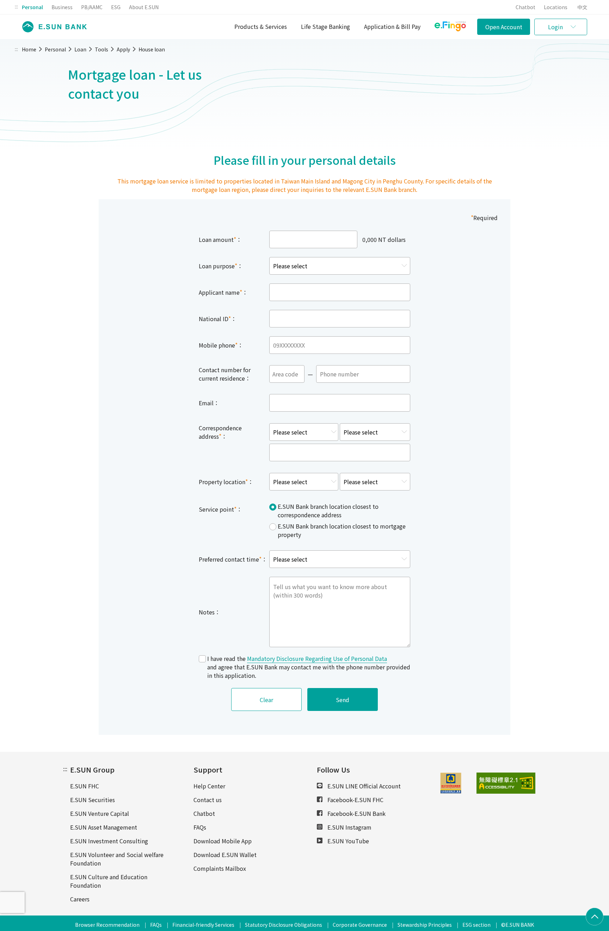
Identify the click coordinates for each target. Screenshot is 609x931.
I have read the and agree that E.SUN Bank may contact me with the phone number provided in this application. (308, 667)
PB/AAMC (92, 7)
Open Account (503, 27)
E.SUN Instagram (348, 827)
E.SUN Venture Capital (99, 813)
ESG (116, 7)
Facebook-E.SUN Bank (356, 813)
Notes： (209, 612)
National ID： (217, 318)
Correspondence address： (220, 432)
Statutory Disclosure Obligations (283, 924)
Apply (123, 49)
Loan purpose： (221, 265)
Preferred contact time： (233, 559)
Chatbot (525, 7)
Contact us (207, 799)
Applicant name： (223, 292)
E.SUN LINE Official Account (363, 786)
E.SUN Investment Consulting (109, 841)
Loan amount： (220, 239)
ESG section (476, 924)
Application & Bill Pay (392, 26)
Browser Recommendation (107, 924)
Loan (80, 49)
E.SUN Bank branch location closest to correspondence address (328, 510)
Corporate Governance (360, 924)
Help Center (209, 786)
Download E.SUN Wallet (225, 854)
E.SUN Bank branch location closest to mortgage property (342, 530)
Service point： (220, 509)
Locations (555, 7)
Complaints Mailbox (219, 868)
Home (29, 49)
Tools (101, 49)
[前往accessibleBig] (489, 783)
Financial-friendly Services (203, 924)
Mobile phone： (221, 345)
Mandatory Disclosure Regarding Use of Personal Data (317, 658)
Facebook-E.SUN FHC (354, 799)
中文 (582, 7)
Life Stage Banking (325, 26)
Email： (209, 403)
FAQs (199, 827)
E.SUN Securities (92, 799)
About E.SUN (144, 7)
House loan (152, 49)
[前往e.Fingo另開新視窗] (450, 27)
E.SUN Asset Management (103, 827)
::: (16, 6)
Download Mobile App (222, 841)
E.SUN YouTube (347, 841)
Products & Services (260, 26)
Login (555, 27)
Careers (80, 899)
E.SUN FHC (84, 786)
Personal (32, 7)
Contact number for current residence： (225, 373)
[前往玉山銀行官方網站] (52, 27)
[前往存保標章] (450, 791)
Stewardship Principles (425, 924)
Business (62, 7)
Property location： (226, 481)
